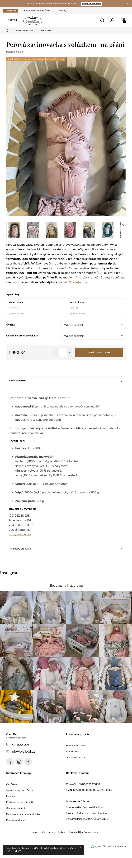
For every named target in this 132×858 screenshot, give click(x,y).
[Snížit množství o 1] (56, 352)
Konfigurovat (18, 313)
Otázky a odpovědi (75, 757)
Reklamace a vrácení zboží (19, 802)
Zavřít (24, 364)
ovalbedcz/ (19, 762)
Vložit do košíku (99, 352)
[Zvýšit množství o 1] (69, 352)
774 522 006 (20, 744)
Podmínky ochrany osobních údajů (23, 814)
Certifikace (10, 10)
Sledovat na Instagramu (66, 585)
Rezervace (91, 3)
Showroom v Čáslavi (76, 745)
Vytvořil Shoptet (103, 846)
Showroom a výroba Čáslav (37, 10)
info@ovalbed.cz (23, 751)
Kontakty (61, 10)
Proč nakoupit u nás (16, 820)
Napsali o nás (38, 832)
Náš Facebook (10, 762)
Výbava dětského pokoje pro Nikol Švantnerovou (73, 832)
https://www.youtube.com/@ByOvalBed (28, 762)
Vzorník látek (72, 751)
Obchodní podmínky (16, 808)
